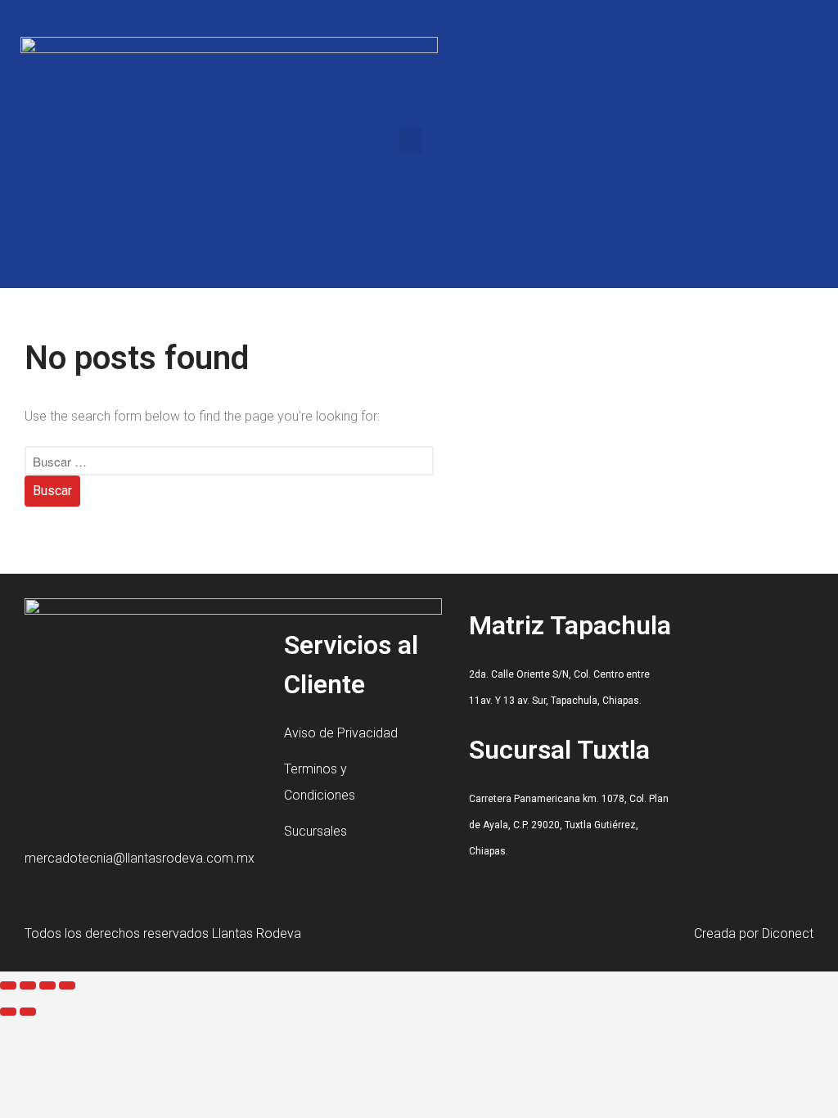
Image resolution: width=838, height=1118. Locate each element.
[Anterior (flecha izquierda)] (8, 1012)
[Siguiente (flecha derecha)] (28, 1012)
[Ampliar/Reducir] (8, 985)
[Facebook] (695, 144)
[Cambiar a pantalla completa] (28, 985)
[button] (410, 140)
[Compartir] (47, 985)
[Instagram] (757, 144)
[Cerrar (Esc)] (67, 985)
